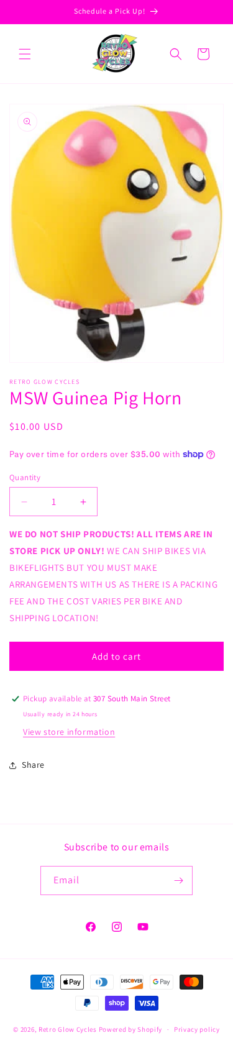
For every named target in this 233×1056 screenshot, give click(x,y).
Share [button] (33, 764)
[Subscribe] (178, 880)
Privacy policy (197, 1029)
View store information (69, 731)
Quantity (24, 477)
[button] (25, 54)
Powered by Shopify (131, 1029)
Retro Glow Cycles (68, 1029)
